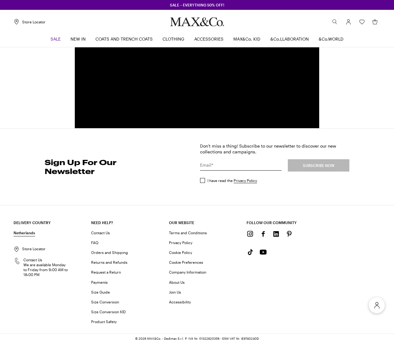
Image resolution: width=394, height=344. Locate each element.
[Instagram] (250, 234)
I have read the (232, 180)
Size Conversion (105, 302)
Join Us (175, 292)
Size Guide (100, 292)
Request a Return (106, 272)
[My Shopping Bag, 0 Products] (375, 22)
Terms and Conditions (188, 233)
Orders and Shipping (109, 252)
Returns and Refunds (109, 262)
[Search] (335, 22)
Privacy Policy (245, 180)
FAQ (94, 242)
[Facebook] (263, 234)
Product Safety (104, 321)
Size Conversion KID (108, 312)
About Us (177, 282)
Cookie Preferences (186, 262)
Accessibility (180, 302)
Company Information (187, 272)
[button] (348, 22)
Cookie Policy (180, 252)
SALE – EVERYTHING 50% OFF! (197, 5)
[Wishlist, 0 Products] (362, 22)
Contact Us (100, 233)
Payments (99, 282)
